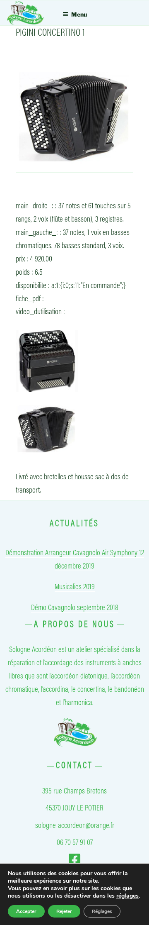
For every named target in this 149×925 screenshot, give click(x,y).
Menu (79, 14)
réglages (127, 896)
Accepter (26, 911)
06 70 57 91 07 (75, 841)
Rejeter (64, 911)
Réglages (102, 911)
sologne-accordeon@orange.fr (74, 824)
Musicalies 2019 (75, 586)
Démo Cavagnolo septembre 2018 (74, 607)
